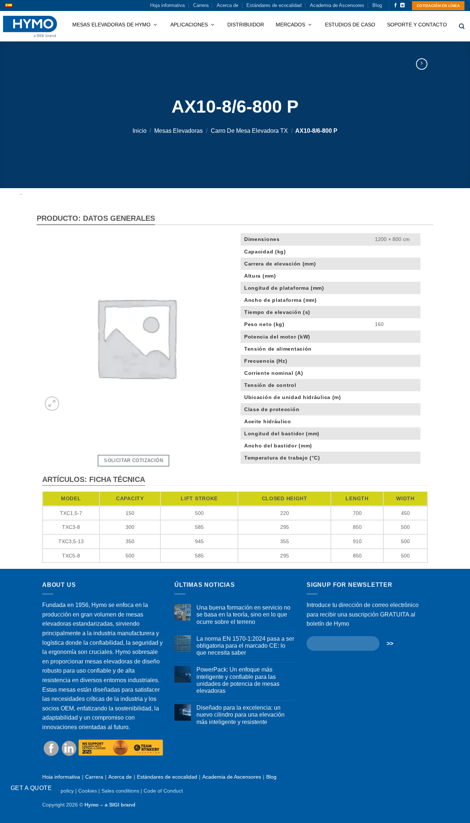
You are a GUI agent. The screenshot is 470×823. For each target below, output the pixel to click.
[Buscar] (461, 26)
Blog (377, 5)
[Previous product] (421, 64)
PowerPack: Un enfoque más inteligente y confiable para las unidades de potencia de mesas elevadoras (237, 680)
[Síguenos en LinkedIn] (402, 5)
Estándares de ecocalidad (273, 5)
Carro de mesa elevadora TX (249, 131)
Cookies (87, 791)
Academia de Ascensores (337, 5)
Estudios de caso (350, 25)
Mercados (291, 25)
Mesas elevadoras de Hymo (112, 25)
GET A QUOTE (31, 788)
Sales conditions (120, 791)
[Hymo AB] (30, 26)
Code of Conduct (163, 791)
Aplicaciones (189, 25)
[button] (52, 403)
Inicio (140, 131)
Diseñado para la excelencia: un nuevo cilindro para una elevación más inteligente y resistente (240, 715)
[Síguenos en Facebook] (395, 5)
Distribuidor (245, 25)
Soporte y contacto (417, 25)
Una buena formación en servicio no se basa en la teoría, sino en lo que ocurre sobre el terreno (243, 614)
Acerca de (227, 5)
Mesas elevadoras (178, 131)
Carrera (201, 5)
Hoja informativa (167, 5)
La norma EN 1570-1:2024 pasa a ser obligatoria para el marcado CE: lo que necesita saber (245, 646)
